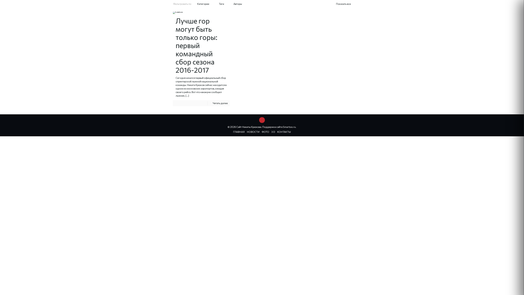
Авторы (237, 3)
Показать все (343, 3)
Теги (221, 3)
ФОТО (265, 131)
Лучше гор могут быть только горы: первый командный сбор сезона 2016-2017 (196, 45)
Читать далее (220, 103)
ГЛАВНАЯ (239, 131)
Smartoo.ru (289, 126)
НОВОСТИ (253, 131)
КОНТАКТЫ (284, 131)
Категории (203, 3)
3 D (273, 131)
